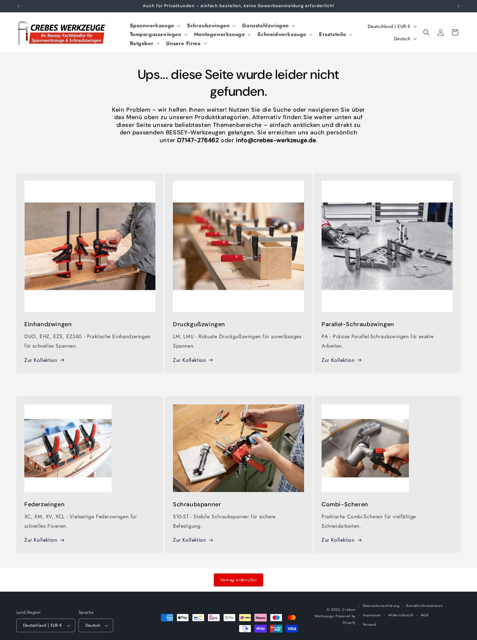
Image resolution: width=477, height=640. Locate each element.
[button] (154, 25)
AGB (425, 615)
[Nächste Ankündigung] (458, 6)
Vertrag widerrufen (238, 580)
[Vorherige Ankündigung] (18, 6)
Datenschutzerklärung (381, 605)
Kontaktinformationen (424, 605)
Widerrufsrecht (401, 615)
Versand (369, 624)
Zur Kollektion (40, 360)
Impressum (372, 615)
